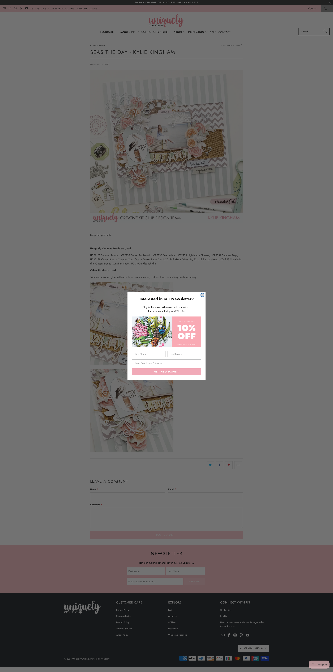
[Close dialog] (202, 295)
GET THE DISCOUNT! (166, 371)
